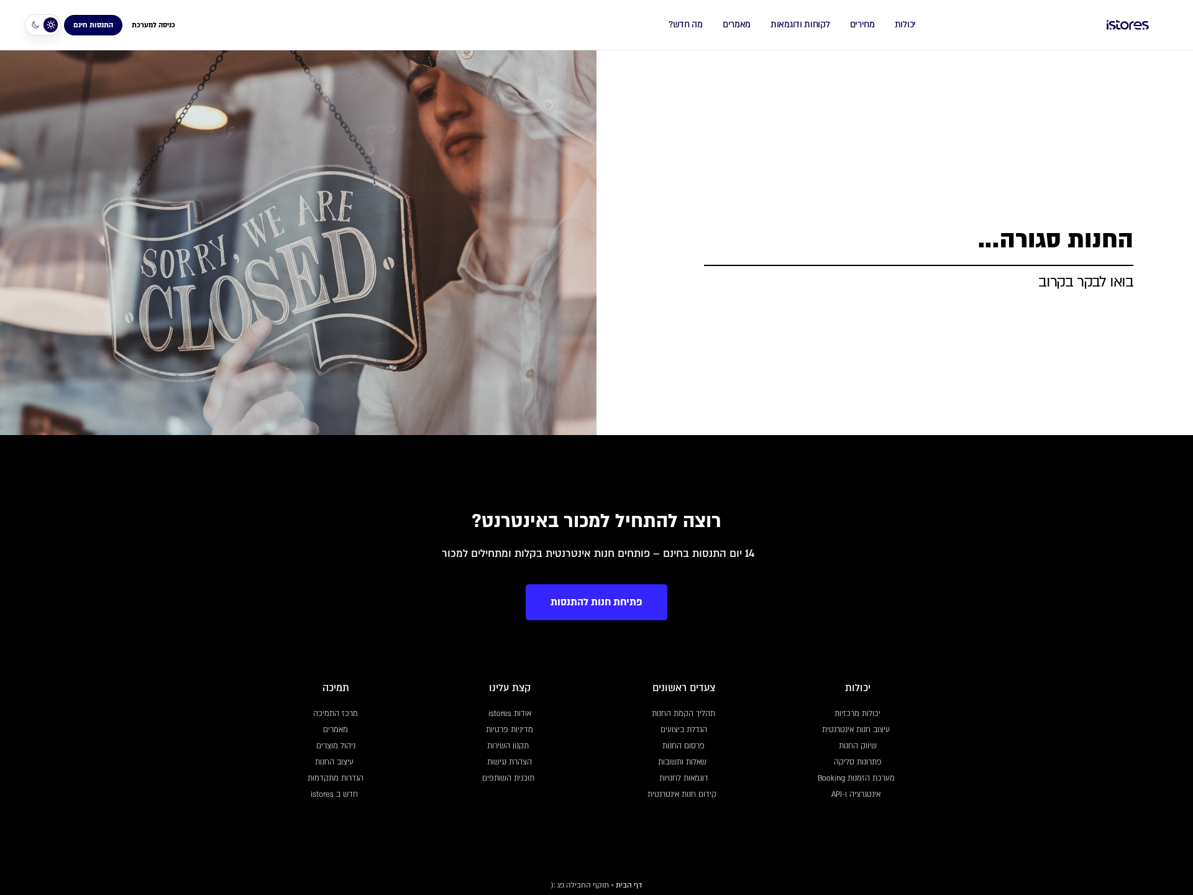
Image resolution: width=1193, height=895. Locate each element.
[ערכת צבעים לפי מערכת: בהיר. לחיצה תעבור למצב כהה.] (43, 24)
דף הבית (629, 885)
